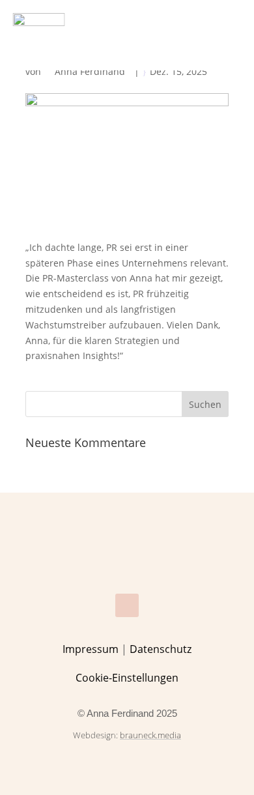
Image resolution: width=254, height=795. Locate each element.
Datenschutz (160, 649)
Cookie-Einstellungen (127, 678)
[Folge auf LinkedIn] (127, 605)
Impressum (91, 649)
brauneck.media (150, 735)
